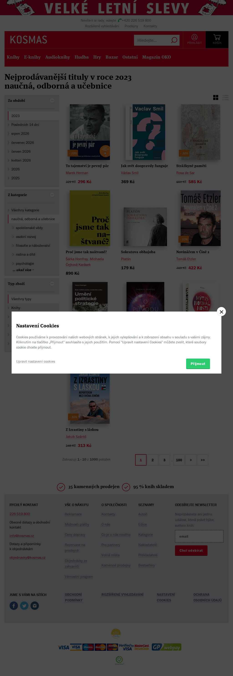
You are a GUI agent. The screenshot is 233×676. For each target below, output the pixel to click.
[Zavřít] (221, 311)
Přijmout (198, 363)
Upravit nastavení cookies (35, 361)
